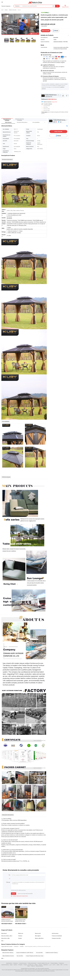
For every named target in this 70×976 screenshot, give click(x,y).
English (11, 964)
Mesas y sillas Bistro (39, 938)
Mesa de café (38, 933)
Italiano (36, 964)
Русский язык (30, 964)
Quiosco (19, 9)
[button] (42, 122)
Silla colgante (38, 935)
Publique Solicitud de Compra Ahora (19, 896)
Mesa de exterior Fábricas (7, 952)
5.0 (54, 122)
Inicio (2, 9)
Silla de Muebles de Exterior (8, 955)
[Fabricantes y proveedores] (35, 2)
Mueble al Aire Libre (12, 9)
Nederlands (45, 964)
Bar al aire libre (20, 955)
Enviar (13, 893)
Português (20, 964)
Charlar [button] (56, 30)
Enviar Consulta (45, 30)
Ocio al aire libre (39, 952)
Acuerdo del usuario (23, 963)
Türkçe (28, 965)
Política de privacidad (32, 963)
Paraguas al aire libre (56, 938)
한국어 (54, 964)
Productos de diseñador (57, 935)
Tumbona (20, 935)
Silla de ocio (20, 933)
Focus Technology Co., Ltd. (32, 968)
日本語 (58, 964)
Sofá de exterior (55, 933)
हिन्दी (61, 964)
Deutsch (40, 964)
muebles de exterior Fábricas (52, 952)
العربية (50, 964)
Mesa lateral (4, 933)
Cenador (20, 938)
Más (2, 958)
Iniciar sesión (44, 112)
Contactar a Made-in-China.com (43, 963)
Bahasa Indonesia (39, 965)
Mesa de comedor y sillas (6, 935)
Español (15, 964)
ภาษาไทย (65, 964)
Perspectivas (61, 963)
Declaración (15, 963)
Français (25, 964)
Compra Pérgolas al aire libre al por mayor (34, 955)
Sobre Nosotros (9, 963)
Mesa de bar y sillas (5, 938)
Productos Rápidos (54, 963)
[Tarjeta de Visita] (67, 125)
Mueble (6, 9)
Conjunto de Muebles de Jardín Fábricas (24, 952)
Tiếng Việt (33, 965)
